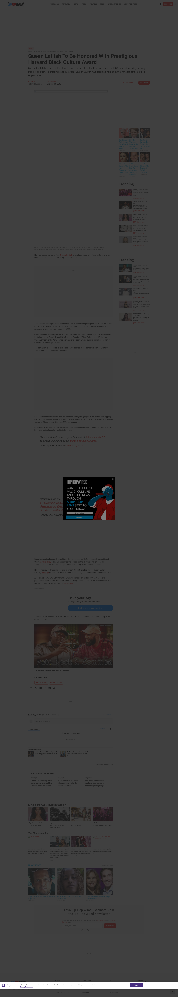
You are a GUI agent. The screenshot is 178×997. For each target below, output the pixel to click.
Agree (136, 985)
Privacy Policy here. (26, 987)
